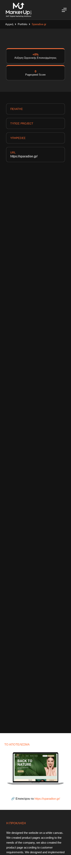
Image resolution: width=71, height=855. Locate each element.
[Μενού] (64, 9)
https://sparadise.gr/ (23, 156)
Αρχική (9, 24)
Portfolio (22, 24)
